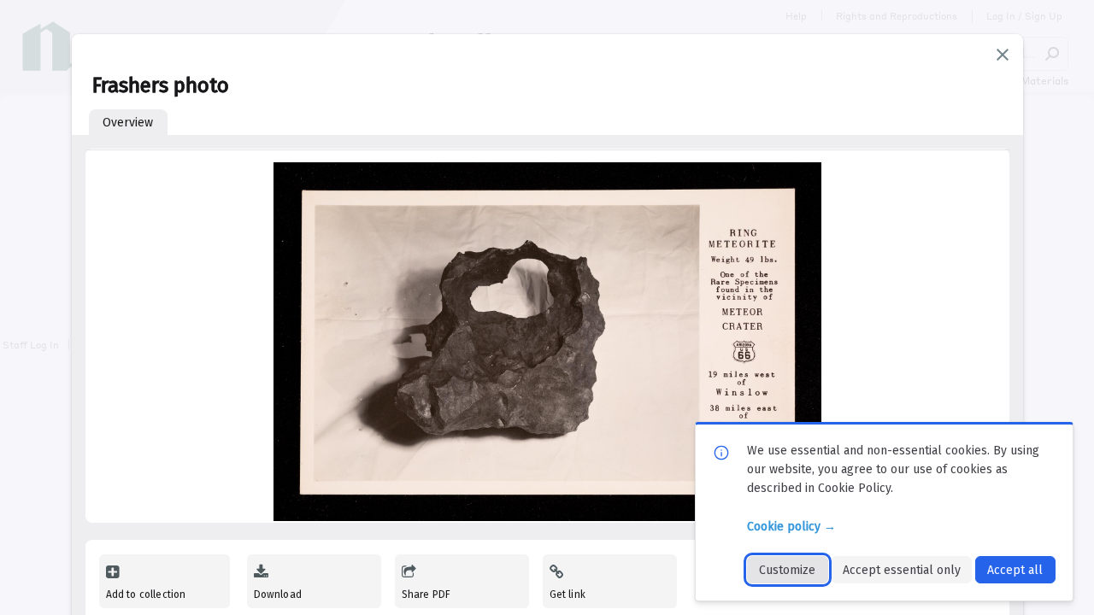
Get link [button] (567, 594)
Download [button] (278, 594)
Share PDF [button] (426, 594)
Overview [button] (128, 122)
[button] (1002, 54)
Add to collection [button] (146, 594)
